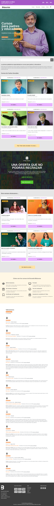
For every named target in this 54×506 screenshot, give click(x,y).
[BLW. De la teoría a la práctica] (13, 239)
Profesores (29, 488)
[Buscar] (51, 59)
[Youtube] (45, 488)
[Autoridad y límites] (14, 86)
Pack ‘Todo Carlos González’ (11, 336)
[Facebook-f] (43, 488)
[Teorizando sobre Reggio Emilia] (40, 239)
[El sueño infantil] (40, 86)
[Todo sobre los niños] (40, 118)
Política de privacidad (30, 504)
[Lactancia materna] (13, 206)
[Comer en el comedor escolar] (40, 206)
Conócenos (29, 487)
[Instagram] (41, 488)
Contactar (29, 492)
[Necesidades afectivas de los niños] (14, 118)
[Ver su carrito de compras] (50, 7)
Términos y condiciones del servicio (19, 504)
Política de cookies (37, 504)
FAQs (28, 491)
